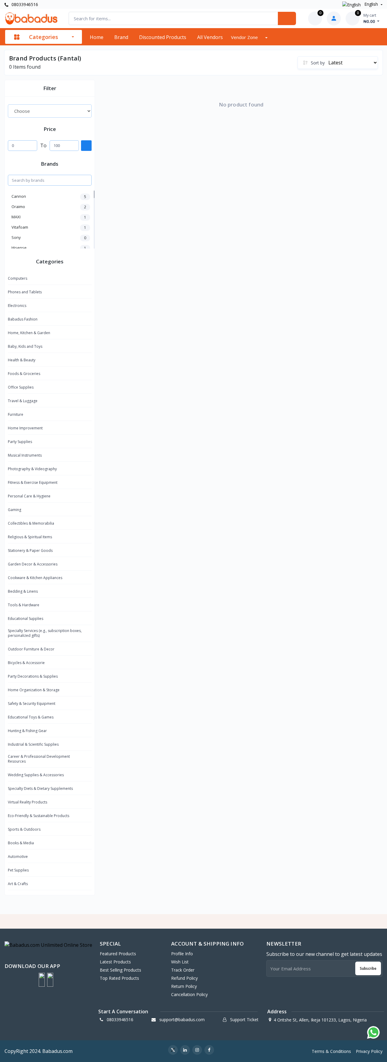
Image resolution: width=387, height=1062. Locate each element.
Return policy (184, 986)
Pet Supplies (18, 870)
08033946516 (24, 4)
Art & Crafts (18, 883)
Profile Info (182, 953)
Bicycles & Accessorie (26, 662)
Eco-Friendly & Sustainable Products (38, 815)
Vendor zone (245, 37)
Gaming (14, 509)
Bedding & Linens (23, 591)
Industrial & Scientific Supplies (33, 744)
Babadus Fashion (22, 319)
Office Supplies (21, 387)
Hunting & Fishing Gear (27, 730)
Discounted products (162, 37)
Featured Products (118, 953)
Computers (17, 278)
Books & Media (21, 842)
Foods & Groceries (24, 373)
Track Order (182, 970)
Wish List (180, 962)
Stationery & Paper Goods (30, 550)
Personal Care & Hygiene (29, 496)
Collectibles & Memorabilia (31, 523)
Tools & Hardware (23, 605)
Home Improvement (25, 428)
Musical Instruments (25, 455)
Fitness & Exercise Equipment (32, 482)
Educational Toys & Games (31, 717)
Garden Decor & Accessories (32, 564)
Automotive (18, 856)
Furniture (15, 414)
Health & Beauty (21, 360)
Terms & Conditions (331, 1051)
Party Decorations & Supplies (33, 676)
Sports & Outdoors (24, 829)
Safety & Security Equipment (31, 703)
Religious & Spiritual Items (30, 536)
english (371, 4)
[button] (42, 980)
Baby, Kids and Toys (25, 346)
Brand (121, 37)
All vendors (210, 37)
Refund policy (184, 978)
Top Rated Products (119, 978)
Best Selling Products (120, 970)
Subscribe (368, 968)
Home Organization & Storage (34, 689)
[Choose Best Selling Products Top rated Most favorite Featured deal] (50, 111)
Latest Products (115, 962)
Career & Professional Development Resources (39, 759)
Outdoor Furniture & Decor (31, 649)
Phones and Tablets (25, 292)
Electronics (17, 305)
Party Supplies (20, 441)
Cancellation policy (189, 994)
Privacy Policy (369, 1051)
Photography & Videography (32, 468)
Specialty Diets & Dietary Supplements (40, 788)
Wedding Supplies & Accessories (36, 774)
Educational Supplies (25, 618)
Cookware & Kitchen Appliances (35, 577)
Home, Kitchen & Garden (29, 332)
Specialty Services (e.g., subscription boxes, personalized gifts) (45, 633)
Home (96, 37)
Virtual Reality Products (27, 802)
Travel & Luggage (22, 400)
